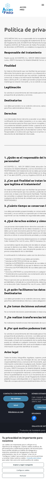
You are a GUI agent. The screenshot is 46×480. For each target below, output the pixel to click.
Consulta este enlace (34, 458)
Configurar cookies (23, 470)
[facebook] (34, 418)
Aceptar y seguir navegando (23, 465)
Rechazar (23, 476)
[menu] (43, 5)
